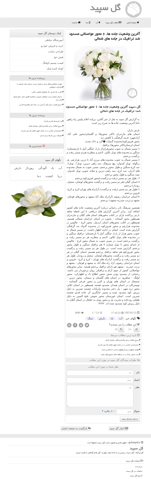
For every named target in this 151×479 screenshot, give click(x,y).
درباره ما (138, 466)
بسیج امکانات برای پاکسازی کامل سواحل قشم (122, 340)
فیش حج (58, 57)
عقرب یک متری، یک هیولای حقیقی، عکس (47, 92)
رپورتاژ (30, 167)
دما (87, 23)
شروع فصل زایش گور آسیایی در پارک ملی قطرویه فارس (40, 104)
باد (112, 318)
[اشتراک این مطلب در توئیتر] (86, 325)
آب (97, 23)
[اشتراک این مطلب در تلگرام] (81, 325)
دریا (59, 176)
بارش (137, 215)
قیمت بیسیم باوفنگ (53, 63)
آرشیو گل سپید (136, 476)
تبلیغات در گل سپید (134, 471)
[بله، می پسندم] (137, 329)
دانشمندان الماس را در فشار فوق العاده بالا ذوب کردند (118, 345)
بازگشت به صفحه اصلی (74, 428)
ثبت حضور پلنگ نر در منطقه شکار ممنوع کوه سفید (120, 354)
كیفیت (49, 176)
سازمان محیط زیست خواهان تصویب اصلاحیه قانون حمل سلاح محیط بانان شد (38, 98)
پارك (97, 148)
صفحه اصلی (132, 23)
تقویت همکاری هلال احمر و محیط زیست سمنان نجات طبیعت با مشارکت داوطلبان (39, 85)
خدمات (75, 23)
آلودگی (42, 167)
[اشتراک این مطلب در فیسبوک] (75, 325)
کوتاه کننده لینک (55, 68)
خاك (94, 141)
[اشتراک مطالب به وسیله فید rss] (69, 325)
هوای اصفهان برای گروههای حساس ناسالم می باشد (120, 350)
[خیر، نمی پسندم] (121, 329)
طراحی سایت (55, 51)
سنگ (90, 318)
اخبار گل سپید (117, 428)
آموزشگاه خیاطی (54, 40)
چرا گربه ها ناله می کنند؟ (53, 121)
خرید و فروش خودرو (52, 45)
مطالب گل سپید (112, 23)
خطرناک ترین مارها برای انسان (51, 135)
